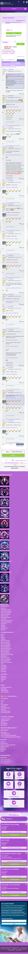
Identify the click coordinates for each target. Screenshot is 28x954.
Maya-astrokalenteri (5, 733)
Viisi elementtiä (4, 723)
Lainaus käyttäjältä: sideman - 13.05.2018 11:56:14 (14, 73)
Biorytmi (2, 634)
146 (13, 59)
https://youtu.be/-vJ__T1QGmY (12, 238)
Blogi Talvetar (4, 656)
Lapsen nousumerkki (5, 614)
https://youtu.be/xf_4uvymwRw (12, 106)
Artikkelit (3, 625)
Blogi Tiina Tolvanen (5, 653)
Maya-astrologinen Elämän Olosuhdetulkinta (10, 736)
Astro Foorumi (8, 18)
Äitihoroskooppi (4, 615)
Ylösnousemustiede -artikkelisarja (7, 744)
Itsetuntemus (4, 677)
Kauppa (2, 750)
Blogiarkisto (3, 747)
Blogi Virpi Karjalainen (5, 645)
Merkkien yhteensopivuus (6, 620)
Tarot (2, 703)
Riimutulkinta (4, 688)
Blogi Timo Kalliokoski (5, 643)
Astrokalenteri (4, 666)
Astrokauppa (3, 668)
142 (6, 59)
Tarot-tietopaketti (4, 704)
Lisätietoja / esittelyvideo (14, 832)
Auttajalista (3, 626)
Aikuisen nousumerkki (6, 612)
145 (12, 59)
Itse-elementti (4, 725)
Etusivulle (3, 629)
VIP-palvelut (3, 671)
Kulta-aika (2, 741)
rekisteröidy (7, 23)
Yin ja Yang (3, 722)
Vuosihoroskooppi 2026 (6, 611)
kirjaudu (18, 22)
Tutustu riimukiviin (5, 691)
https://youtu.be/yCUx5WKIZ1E (12, 313)
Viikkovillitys (3, 608)
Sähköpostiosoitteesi (7, 918)
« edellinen (18, 56)
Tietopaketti (3, 665)
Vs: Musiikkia (10, 69)
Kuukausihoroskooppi (5, 609)
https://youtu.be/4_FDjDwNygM (12, 262)
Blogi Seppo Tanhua (5, 640)
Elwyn (3, 95)
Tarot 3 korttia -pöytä (5, 712)
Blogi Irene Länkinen (5, 649)
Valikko (14, 8)
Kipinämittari (3, 618)
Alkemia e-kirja (4, 628)
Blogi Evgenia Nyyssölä (6, 648)
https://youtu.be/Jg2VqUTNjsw (12, 187)
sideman (4, 146)
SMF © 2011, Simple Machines (11, 462)
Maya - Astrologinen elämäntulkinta (8, 735)
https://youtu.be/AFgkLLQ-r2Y (12, 427)
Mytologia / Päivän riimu (6, 687)
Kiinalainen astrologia (5, 718)
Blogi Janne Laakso (5, 660)
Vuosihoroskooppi (5, 720)
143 (8, 59)
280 (2, 60)
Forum (2, 663)
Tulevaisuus (3, 676)
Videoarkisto (3, 749)
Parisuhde (3, 679)
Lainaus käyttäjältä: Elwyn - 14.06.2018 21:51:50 (14, 394)
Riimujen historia (4, 690)
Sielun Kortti (3, 706)
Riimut (2, 636)
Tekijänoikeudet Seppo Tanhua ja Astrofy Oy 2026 (9, 947)
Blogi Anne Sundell (5, 657)
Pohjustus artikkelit (4, 746)
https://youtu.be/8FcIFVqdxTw (12, 357)
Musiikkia (12, 53)
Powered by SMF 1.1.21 (20, 460)
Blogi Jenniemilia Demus (6, 662)
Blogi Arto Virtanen (5, 651)
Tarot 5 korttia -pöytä (5, 710)
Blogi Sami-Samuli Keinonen (7, 654)
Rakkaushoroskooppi (5, 617)
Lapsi (2, 680)
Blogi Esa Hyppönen (5, 646)
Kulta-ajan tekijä (3, 743)
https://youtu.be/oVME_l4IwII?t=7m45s (13, 288)
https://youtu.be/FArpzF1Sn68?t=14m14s (14, 154)
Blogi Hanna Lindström (6, 659)
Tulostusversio (21, 60)
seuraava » (22, 446)
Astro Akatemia (4, 698)
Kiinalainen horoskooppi (6, 622)
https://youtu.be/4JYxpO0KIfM (12, 346)
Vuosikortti (3, 709)
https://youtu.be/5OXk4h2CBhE (12, 215)
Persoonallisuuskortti (5, 707)
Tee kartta (3, 669)
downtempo (4, 69)
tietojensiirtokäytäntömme (18, 915)
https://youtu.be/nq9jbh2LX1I (11, 374)
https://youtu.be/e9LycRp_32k (12, 340)
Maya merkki (4, 623)
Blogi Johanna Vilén (5, 642)
